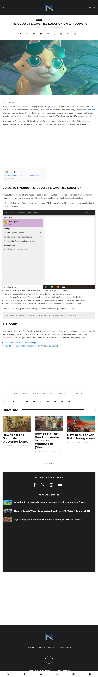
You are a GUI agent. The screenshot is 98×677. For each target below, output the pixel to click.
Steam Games (48, 393)
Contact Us (41, 648)
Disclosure (52, 648)
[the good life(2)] (17, 424)
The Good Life (61, 393)
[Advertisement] (49, 145)
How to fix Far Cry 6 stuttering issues (81, 436)
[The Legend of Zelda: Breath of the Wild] (7, 502)
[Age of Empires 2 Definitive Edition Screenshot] (7, 519)
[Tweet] (27, 34)
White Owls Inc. (45, 110)
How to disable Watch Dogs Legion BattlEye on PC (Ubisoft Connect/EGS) (52, 511)
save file (36, 393)
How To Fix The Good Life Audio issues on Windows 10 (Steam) (31, 346)
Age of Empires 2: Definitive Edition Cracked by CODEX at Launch (47, 519)
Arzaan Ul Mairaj (41, 28)
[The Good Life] (49, 423)
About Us (30, 648)
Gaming (38, 19)
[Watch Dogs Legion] (7, 511)
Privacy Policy (65, 648)
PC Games (25, 393)
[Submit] (41, 34)
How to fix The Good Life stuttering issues (22, 342)
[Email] (48, 34)
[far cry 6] (81, 424)
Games (16, 393)
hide (16, 172)
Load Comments (49, 464)
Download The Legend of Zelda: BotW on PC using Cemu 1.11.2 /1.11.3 (49, 502)
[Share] (20, 34)
